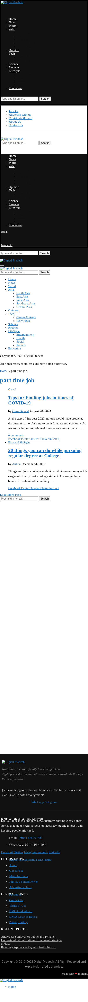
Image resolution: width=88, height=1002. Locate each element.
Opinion (14, 50)
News (12, 22)
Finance (14, 67)
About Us (15, 121)
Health (21, 77)
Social (21, 81)
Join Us (13, 111)
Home (13, 19)
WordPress (23, 60)
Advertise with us (20, 114)
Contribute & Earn (20, 118)
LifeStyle (14, 71)
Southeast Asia (26, 43)
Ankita (16, 464)
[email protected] (30, 838)
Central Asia (25, 46)
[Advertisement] (30, 565)
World (13, 25)
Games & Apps (26, 57)
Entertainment (26, 74)
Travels (21, 84)
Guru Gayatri (20, 411)
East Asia (23, 36)
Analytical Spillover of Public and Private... (28, 936)
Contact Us (16, 125)
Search (45, 98)
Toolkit (4, 231)
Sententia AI (6, 245)
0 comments (16, 435)
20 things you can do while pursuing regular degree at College (45, 453)
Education (15, 88)
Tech (12, 53)
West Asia (23, 39)
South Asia (24, 32)
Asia (12, 29)
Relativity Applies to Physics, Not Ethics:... (28, 947)
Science (14, 64)
